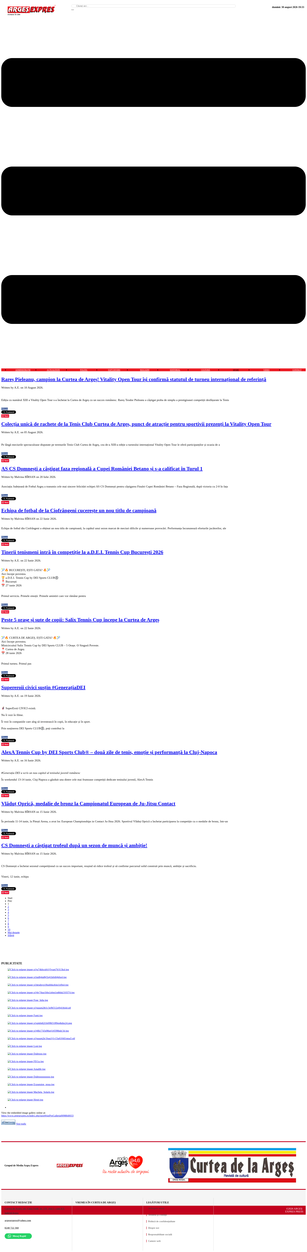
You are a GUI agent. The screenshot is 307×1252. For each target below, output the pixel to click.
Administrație (23, 370)
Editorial (175, 370)
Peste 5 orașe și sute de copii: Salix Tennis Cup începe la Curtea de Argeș (80, 620)
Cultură (205, 370)
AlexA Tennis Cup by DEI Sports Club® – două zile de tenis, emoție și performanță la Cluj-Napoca (109, 752)
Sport (236, 370)
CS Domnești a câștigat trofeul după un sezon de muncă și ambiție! (74, 845)
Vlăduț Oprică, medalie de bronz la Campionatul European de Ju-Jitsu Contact (88, 803)
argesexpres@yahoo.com (18, 1220)
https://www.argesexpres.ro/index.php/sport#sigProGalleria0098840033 (37, 1115)
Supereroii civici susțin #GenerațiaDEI (43, 687)
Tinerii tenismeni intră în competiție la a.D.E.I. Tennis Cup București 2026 (82, 552)
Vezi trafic (21, 1123)
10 (9, 929)
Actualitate (53, 370)
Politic (83, 370)
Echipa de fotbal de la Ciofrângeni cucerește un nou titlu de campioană (78, 510)
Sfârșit (11, 935)
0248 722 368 (12, 1228)
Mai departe (14, 932)
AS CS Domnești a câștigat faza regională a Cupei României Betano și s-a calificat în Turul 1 (102, 468)
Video (266, 370)
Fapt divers (114, 370)
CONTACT (296, 370)
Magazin (144, 370)
